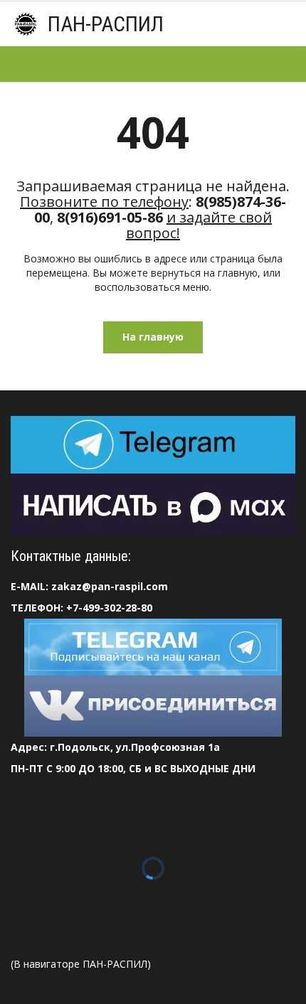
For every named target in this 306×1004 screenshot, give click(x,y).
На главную (153, 336)
